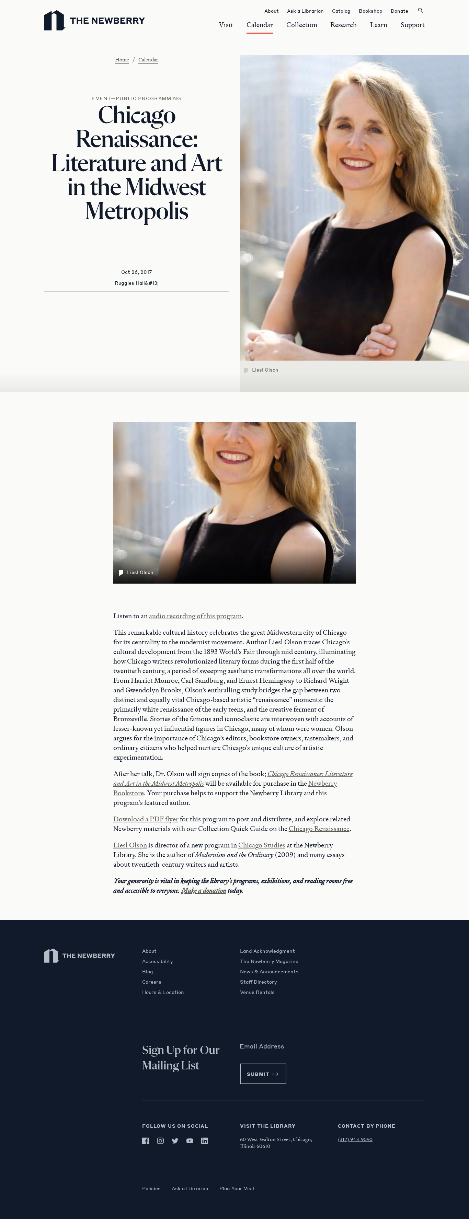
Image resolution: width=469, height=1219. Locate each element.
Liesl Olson (130, 845)
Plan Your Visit (237, 1188)
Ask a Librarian (190, 1188)
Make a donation (203, 890)
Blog (147, 971)
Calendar (148, 59)
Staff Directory (258, 981)
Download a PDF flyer (146, 818)
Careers (151, 981)
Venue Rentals (257, 992)
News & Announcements (269, 971)
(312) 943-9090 (355, 1139)
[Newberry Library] (80, 966)
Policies (151, 1188)
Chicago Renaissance (319, 828)
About (149, 951)
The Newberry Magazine (269, 961)
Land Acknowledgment (267, 951)
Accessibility (157, 961)
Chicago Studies (261, 845)
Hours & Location (163, 992)
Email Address (262, 1046)
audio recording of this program (195, 615)
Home (122, 59)
